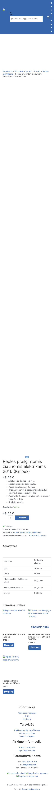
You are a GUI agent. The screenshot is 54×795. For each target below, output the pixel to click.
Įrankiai (16, 532)
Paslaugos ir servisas (27, 713)
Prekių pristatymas (27, 747)
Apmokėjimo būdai (27, 750)
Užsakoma (34, 647)
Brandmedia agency (31, 789)
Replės (22, 532)
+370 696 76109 (29, 762)
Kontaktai (27, 719)
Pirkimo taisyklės (27, 736)
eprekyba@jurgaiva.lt (37, 535)
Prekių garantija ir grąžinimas (27, 730)
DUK (27, 716)
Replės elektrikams (33, 532)
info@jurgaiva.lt (29, 765)
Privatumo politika (27, 733)
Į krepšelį (22, 518)
